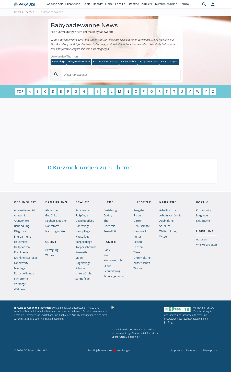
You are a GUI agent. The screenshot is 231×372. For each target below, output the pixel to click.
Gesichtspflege (84, 221)
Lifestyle (133, 4)
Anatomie (20, 215)
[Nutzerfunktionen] (213, 4)
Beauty (98, 4)
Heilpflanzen (22, 247)
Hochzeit (109, 226)
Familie (120, 4)
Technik (138, 247)
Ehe (106, 221)
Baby (107, 250)
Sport (86, 4)
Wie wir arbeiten (206, 245)
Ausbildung (166, 221)
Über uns (205, 231)
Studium (164, 226)
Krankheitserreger (25, 258)
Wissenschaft (141, 263)
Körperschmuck (85, 247)
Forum (184, 4)
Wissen (163, 236)
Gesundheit (55, 4)
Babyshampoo (169, 61)
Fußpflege (81, 215)
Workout (50, 255)
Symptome (21, 279)
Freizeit (138, 215)
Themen (29, 12)
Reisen (137, 242)
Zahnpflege (82, 279)
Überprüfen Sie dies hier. (125, 336)
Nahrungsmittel (55, 231)
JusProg (168, 322)
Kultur (137, 236)
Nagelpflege (82, 263)
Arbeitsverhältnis (170, 215)
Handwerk (139, 231)
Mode (79, 258)
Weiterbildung (168, 231)
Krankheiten (22, 252)
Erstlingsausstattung (105, 61)
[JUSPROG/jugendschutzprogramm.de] (177, 309)
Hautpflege (82, 236)
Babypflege (58, 61)
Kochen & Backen (56, 221)
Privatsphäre (210, 350)
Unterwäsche (83, 273)
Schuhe (80, 268)
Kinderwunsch (113, 260)
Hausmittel (21, 242)
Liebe (109, 4)
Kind (106, 255)
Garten (137, 221)
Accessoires (82, 210)
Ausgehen (139, 210)
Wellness (19, 289)
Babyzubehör (128, 61)
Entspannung (22, 236)
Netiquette (203, 221)
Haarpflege (82, 226)
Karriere (147, 4)
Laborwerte (21, 263)
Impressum (177, 350)
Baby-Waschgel (149, 61)
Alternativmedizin (25, 210)
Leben (107, 266)
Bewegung (52, 250)
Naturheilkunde (24, 273)
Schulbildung (112, 271)
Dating (108, 215)
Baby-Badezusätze (79, 61)
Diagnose (20, 231)
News (17, 12)
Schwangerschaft (114, 276)
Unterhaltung (142, 258)
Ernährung (72, 4)
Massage (19, 268)
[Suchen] (56, 74)
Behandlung (21, 226)
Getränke (51, 215)
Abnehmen (52, 210)
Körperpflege (83, 242)
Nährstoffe (52, 226)
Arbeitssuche (167, 210)
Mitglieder (202, 215)
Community (203, 210)
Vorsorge (20, 284)
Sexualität (110, 231)
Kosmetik (81, 252)
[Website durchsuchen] (204, 4)
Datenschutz (193, 350)
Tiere (136, 252)
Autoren (201, 239)
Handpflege (82, 231)
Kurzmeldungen (166, 4)
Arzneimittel (21, 221)
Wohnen (138, 268)
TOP (20, 91)
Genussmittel (142, 226)
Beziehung (110, 210)
